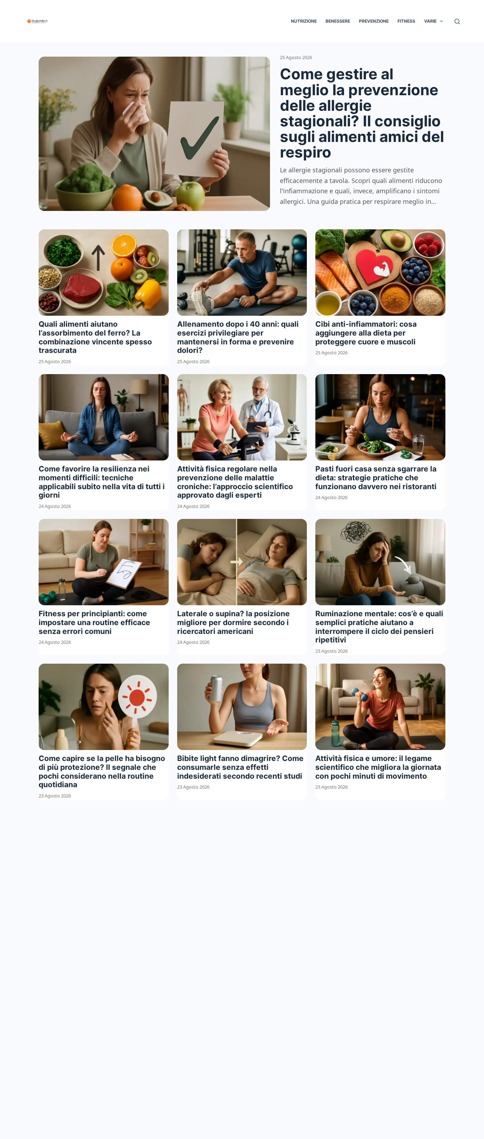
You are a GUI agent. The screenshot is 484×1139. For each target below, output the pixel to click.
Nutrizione (304, 21)
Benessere (338, 21)
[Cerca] (457, 21)
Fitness (406, 21)
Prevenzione (374, 21)
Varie (430, 21)
